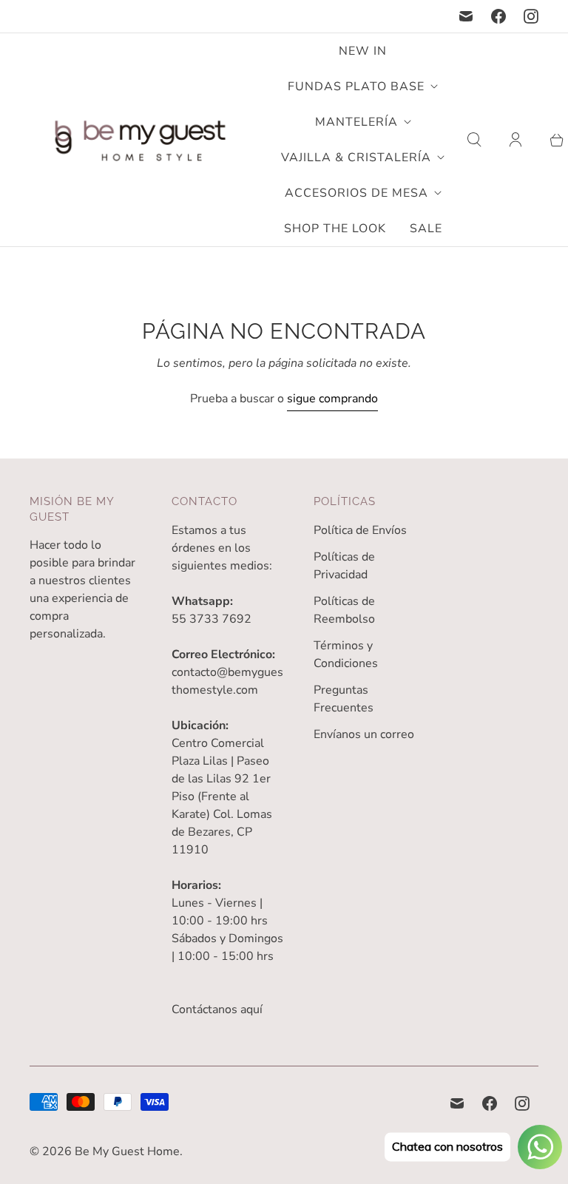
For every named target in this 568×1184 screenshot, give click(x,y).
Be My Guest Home (127, 1151)
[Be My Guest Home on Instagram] (531, 16)
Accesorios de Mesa (356, 193)
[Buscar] (474, 140)
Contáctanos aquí (217, 1009)
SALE (426, 228)
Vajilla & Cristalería (356, 157)
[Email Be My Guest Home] (466, 16)
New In (363, 51)
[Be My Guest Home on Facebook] (498, 16)
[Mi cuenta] (515, 140)
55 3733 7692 (211, 619)
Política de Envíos (360, 530)
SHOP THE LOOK (335, 228)
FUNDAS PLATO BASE (356, 86)
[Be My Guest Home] (140, 140)
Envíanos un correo (364, 734)
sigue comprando (332, 398)
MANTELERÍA (356, 122)
